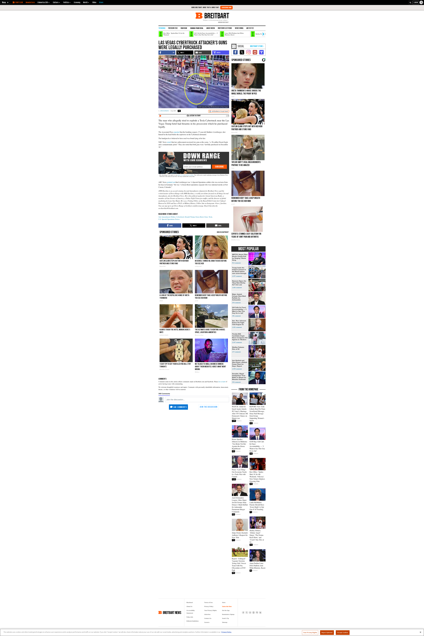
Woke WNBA (239, 28)
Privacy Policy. (226, 632)
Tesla (210, 217)
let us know (222, 382)
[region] (212, 632)
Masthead (189, 602)
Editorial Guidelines (192, 621)
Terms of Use (208, 602)
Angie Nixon (210, 28)
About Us (189, 606)
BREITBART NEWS (172, 612)
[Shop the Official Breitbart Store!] (257, 46)
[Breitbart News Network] (234, 46)
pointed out (171, 182)
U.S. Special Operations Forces (169, 219)
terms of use (181, 175)
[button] (5, 2)
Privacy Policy (208, 606)
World (85, 2)
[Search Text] (410, 2)
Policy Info (189, 617)
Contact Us (207, 618)
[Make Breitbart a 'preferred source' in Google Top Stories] (218, 111)
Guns (206, 217)
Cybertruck (180, 217)
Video (94, 2)
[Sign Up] (226, 7)
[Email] (197, 167)
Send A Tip (225, 618)
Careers (206, 622)
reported (177, 132)
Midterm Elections (225, 28)
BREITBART (216, 16)
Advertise (207, 614)
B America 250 (43, 2)
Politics (173, 217)
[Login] (416, 2)
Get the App (225, 610)
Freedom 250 (173, 28)
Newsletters (30, 2)
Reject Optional (327, 632)
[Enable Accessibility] (421, 2)
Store (223, 602)
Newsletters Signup (228, 614)
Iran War (184, 28)
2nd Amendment (164, 217)
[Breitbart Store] (101, 2)
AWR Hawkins (164, 111)
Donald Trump (190, 217)
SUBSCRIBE (219, 166)
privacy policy (189, 175)
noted (169, 142)
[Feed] (260, 612)
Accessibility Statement (190, 612)
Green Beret (199, 217)
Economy (77, 2)
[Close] (420, 632)
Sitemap (224, 622)
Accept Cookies (342, 632)
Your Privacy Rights (310, 632)
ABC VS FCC (250, 28)
